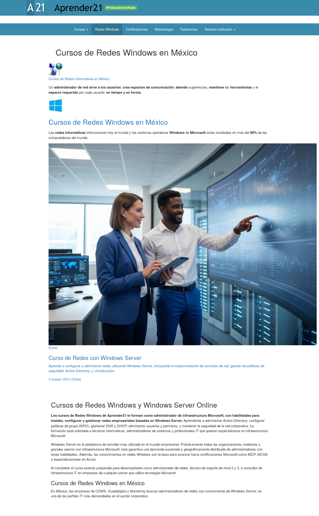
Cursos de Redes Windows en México (108, 122)
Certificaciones (137, 29)
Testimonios (189, 29)
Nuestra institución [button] (219, 29)
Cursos (80, 29)
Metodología (164, 29)
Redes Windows (107, 29)
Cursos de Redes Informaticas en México (79, 78)
